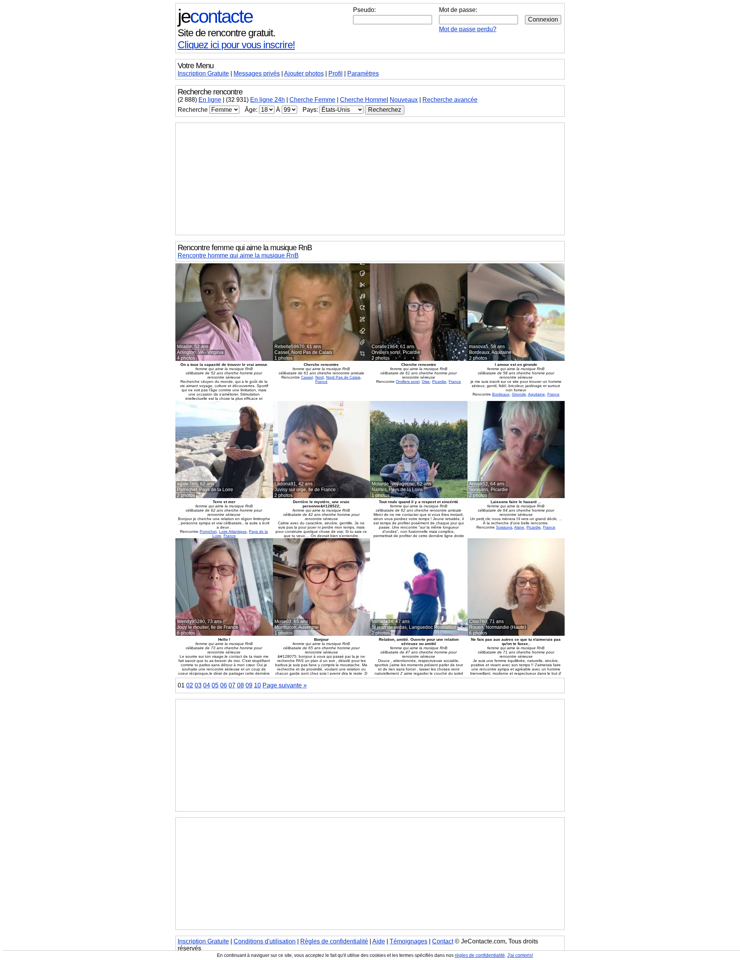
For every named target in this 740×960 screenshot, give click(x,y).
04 (206, 685)
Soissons (504, 527)
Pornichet (208, 531)
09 (249, 685)
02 (189, 685)
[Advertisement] (370, 179)
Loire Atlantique (233, 531)
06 (223, 685)
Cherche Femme (312, 99)
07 (232, 685)
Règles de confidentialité (334, 941)
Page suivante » (284, 685)
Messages (257, 73)
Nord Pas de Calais (343, 377)
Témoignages (408, 941)
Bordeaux (501, 394)
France (321, 381)
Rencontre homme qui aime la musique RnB (238, 255)
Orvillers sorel (407, 381)
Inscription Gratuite (203, 73)
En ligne (209, 99)
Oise (426, 381)
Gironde (519, 394)
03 (198, 685)
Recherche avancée (450, 99)
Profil (335, 73)
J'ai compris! (520, 955)
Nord (319, 377)
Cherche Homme (363, 99)
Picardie (439, 381)
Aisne (519, 527)
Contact (442, 941)
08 (240, 685)
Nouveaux (404, 99)
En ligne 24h (267, 99)
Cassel (307, 377)
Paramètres (363, 73)
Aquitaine (536, 394)
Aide (378, 941)
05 (215, 685)
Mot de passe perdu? (467, 29)
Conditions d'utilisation (265, 941)
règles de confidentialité (480, 955)
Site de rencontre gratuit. (226, 33)
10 (257, 685)
